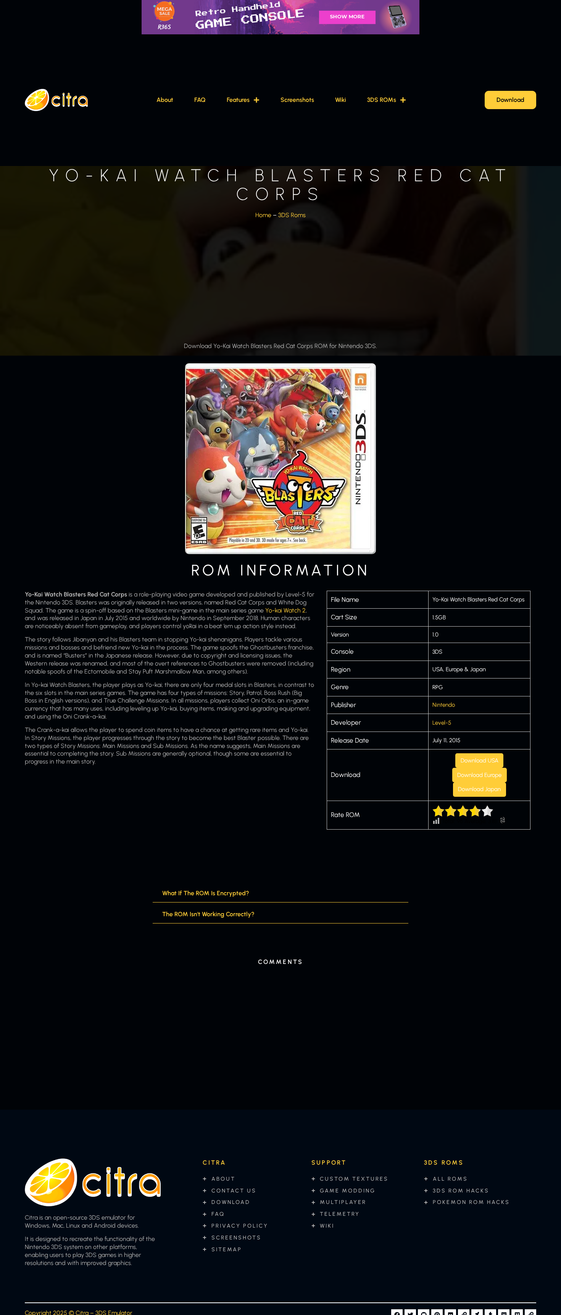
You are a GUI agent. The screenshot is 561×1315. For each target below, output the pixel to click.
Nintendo (443, 704)
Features (238, 99)
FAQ (200, 99)
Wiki (340, 99)
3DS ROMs (381, 99)
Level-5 (441, 722)
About (164, 99)
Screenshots (297, 99)
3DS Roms (292, 215)
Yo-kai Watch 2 (285, 610)
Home (263, 215)
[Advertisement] (280, 278)
